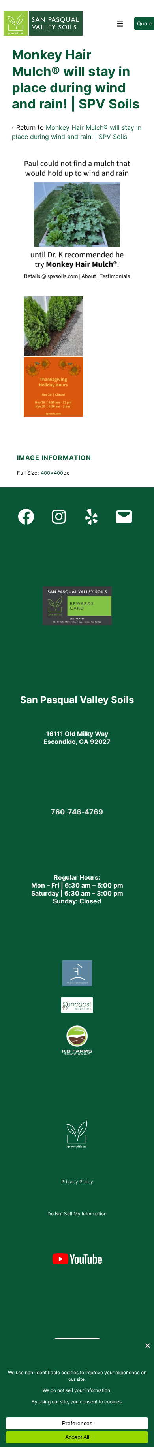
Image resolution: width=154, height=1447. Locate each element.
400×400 (52, 473)
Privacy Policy (77, 1182)
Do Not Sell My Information (77, 1214)
